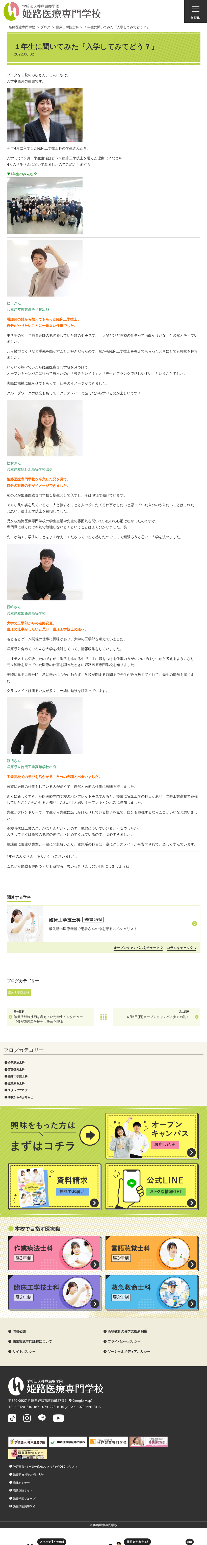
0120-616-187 (28, 1407)
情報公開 (19, 1331)
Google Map (81, 1401)
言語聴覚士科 (16, 1069)
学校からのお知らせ (20, 1097)
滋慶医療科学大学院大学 (28, 1474)
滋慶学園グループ (24, 1498)
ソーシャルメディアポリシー (129, 1351)
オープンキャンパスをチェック (137, 948)
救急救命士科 (16, 1083)
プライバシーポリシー (124, 1341)
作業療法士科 (16, 1062)
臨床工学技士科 (18, 1076)
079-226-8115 (53, 1407)
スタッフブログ (18, 1090)
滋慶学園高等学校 (24, 1506)
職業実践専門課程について (32, 1341)
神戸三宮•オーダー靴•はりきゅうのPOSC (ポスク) (45, 1466)
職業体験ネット (23, 1490)
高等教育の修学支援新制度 (127, 1331)
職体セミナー (21, 1482)
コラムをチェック (180, 948)
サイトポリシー (24, 1351)
